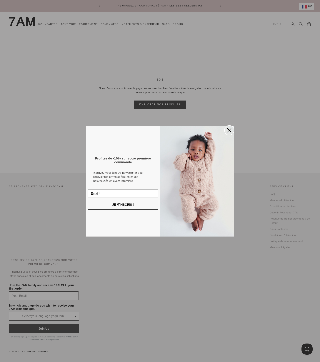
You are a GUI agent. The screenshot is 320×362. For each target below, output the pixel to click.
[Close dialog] (229, 130)
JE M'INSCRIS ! (123, 204)
